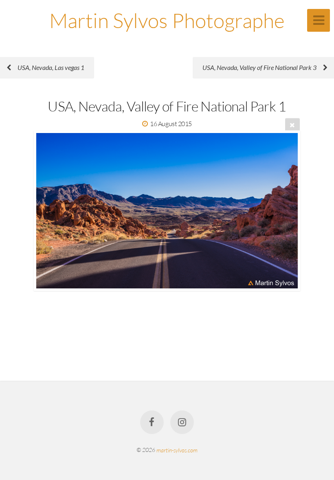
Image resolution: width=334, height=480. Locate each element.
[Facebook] (152, 422)
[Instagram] (182, 422)
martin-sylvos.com (177, 449)
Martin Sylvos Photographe (167, 20)
